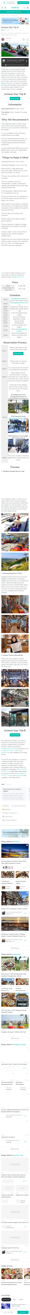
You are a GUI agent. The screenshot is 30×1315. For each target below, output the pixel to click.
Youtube (19, 775)
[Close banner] (1, 2)
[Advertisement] (15, 259)
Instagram (4, 750)
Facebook (4, 752)
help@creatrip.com (17, 277)
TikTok (11, 750)
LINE (9, 771)
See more (16, 948)
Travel (2, 15)
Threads (9, 775)
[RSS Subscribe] (8, 1312)
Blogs (7, 15)
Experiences (14, 15)
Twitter (16, 750)
